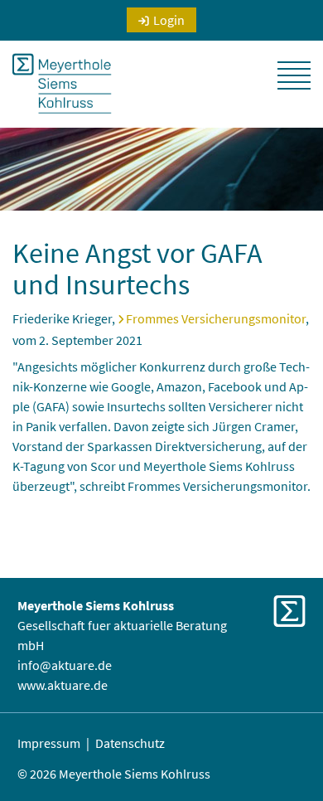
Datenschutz (130, 743)
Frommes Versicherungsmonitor (216, 318)
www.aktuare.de (62, 685)
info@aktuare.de (64, 665)
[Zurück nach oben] (289, 751)
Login (169, 20)
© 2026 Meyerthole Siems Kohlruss (113, 773)
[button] (294, 75)
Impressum (48, 743)
